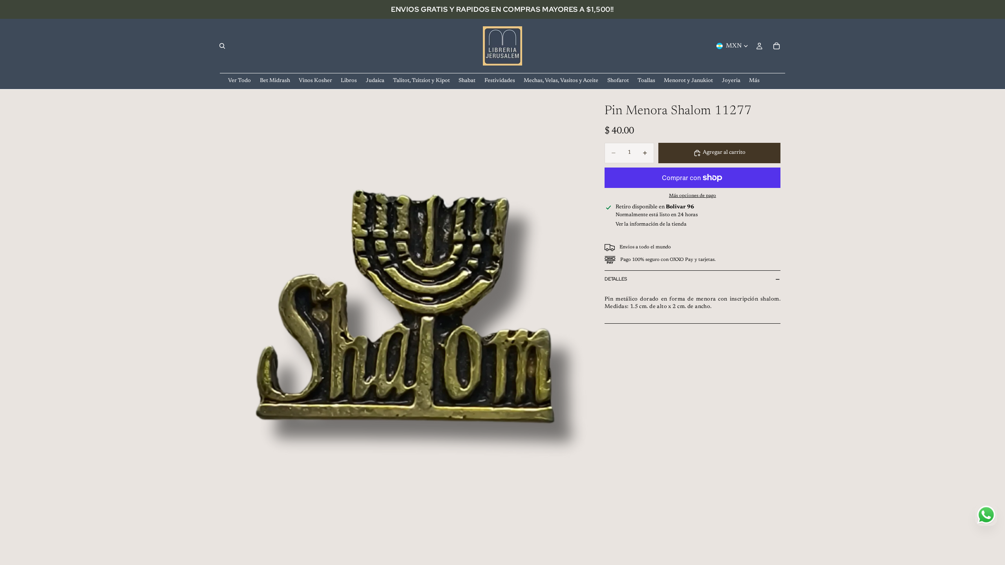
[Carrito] (776, 46)
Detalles (616, 279)
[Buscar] (222, 46)
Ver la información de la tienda (651, 224)
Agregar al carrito (724, 152)
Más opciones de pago (692, 195)
